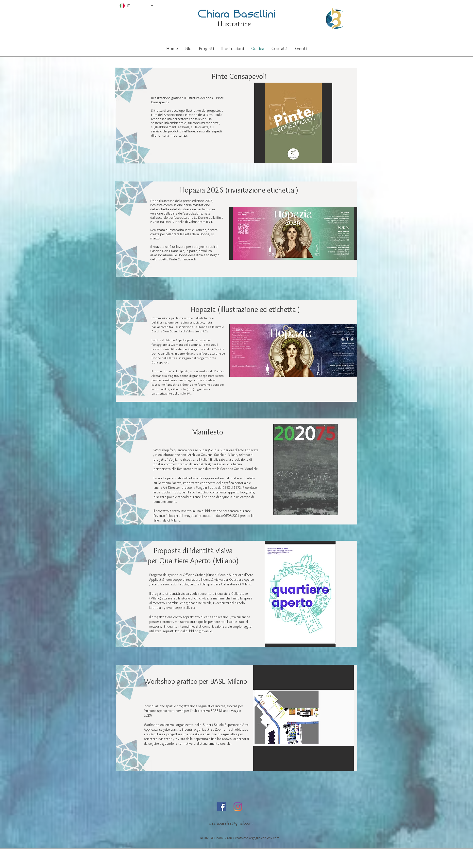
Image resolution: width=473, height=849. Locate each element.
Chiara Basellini (237, 13)
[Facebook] (221, 806)
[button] (206, 49)
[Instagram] (238, 806)
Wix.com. (273, 838)
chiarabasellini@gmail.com (231, 823)
